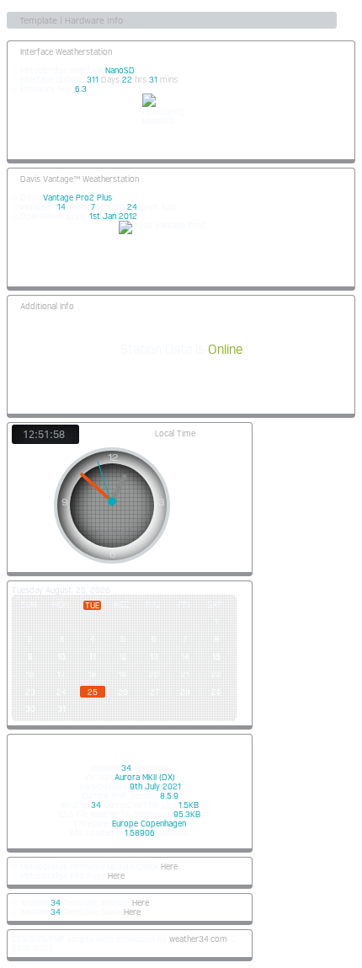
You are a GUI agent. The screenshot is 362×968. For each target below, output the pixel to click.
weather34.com (198, 939)
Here (169, 866)
